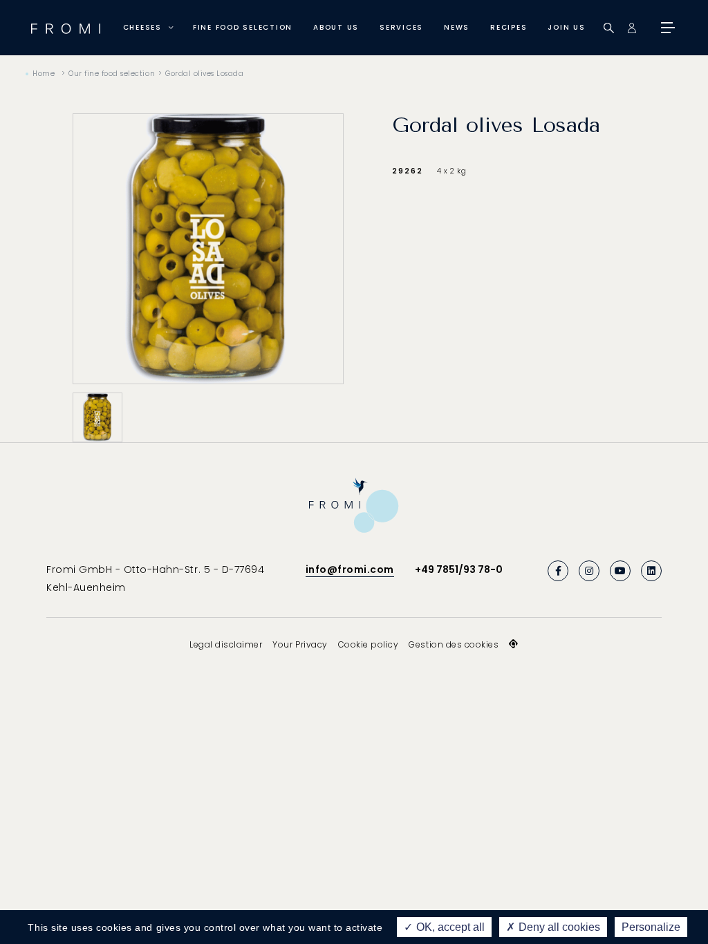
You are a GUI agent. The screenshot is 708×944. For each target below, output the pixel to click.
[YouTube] (620, 570)
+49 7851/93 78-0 (459, 569)
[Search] (609, 28)
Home (43, 73)
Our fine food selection (111, 73)
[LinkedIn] (651, 570)
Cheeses (142, 27)
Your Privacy (299, 644)
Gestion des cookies (454, 644)
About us (336, 27)
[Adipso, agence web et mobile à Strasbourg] (514, 644)
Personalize (651, 927)
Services (401, 27)
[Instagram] (589, 570)
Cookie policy (368, 644)
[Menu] (666, 27)
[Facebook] (558, 570)
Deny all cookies (558, 927)
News (456, 27)
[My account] (631, 28)
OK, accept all (449, 927)
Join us (566, 27)
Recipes (508, 27)
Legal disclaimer (225, 644)
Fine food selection (242, 27)
